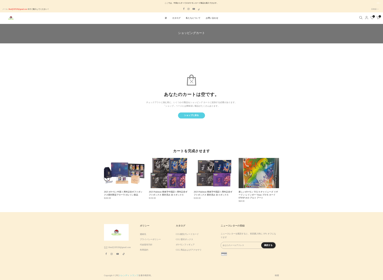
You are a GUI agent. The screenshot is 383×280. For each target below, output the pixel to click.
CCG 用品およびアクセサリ (189, 250)
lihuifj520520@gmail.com (119, 247)
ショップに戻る (191, 115)
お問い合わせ (212, 18)
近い (379, 3)
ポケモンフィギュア (185, 245)
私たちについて (193, 18)
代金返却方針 (146, 245)
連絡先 (143, 234)
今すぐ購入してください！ (38, 9)
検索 (277, 275)
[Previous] (107, 178)
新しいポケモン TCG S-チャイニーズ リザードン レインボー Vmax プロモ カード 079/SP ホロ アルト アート (258, 195)
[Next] (276, 178)
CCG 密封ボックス (184, 239)
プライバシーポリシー (150, 239)
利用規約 (144, 250)
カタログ (176, 18)
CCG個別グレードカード (187, 234)
